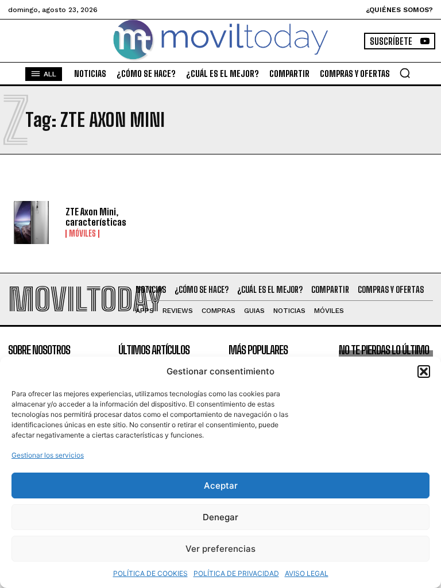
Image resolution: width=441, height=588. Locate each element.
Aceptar (221, 485)
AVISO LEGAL (306, 573)
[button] (424, 371)
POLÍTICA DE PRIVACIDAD (236, 573)
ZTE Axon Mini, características (95, 216)
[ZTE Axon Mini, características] (33, 223)
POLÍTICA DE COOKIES (150, 573)
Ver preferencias (220, 548)
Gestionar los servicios (47, 455)
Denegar (220, 517)
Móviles (82, 234)
